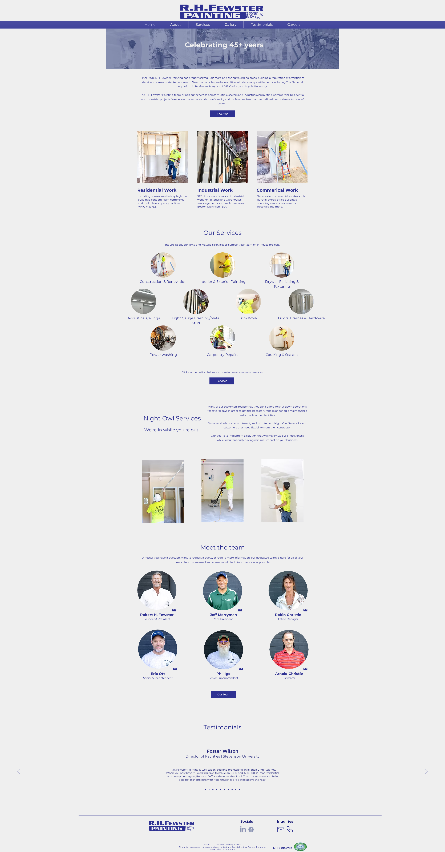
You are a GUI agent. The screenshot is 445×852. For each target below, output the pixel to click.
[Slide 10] (239, 789)
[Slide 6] (224, 789)
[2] (209, 789)
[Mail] (174, 610)
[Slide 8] (232, 789)
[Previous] (18, 771)
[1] (205, 789)
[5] (220, 789)
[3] (212, 789)
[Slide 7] (228, 789)
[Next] (426, 771)
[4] (216, 789)
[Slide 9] (235, 789)
